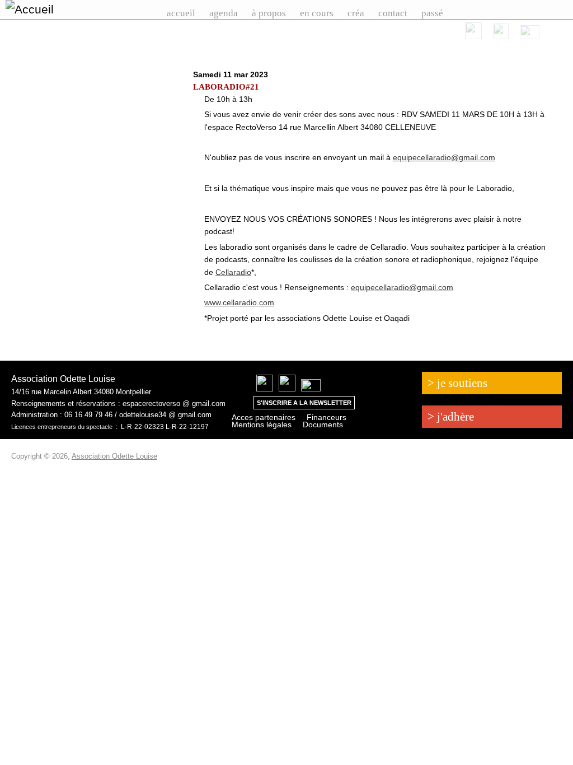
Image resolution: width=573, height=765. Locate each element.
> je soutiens (457, 383)
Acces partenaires (263, 417)
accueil (181, 13)
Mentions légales (262, 424)
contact (392, 13)
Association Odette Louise (114, 456)
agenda (223, 13)
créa (355, 13)
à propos (269, 13)
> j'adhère (451, 416)
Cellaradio (233, 272)
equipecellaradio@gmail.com (444, 157)
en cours (317, 13)
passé (432, 13)
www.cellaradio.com (239, 302)
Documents (323, 424)
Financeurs (326, 417)
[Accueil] (49, 9)
